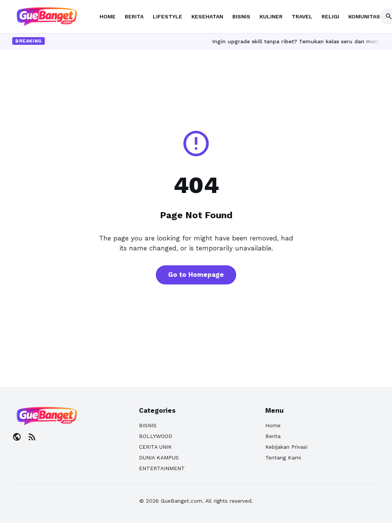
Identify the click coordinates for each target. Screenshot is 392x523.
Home (273, 425)
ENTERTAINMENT (162, 468)
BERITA (134, 16)
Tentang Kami (283, 457)
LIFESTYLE (167, 16)
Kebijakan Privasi (286, 447)
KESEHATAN (207, 16)
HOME (108, 16)
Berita (273, 436)
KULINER (271, 16)
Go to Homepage (196, 274)
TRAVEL (302, 16)
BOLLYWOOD (155, 436)
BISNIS (241, 16)
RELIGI (330, 16)
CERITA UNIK (155, 447)
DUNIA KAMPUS (159, 457)
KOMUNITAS (364, 16)
